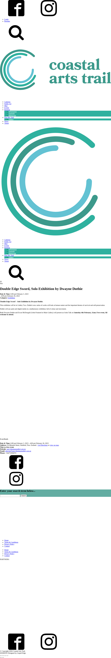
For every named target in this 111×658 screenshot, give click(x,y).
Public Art (7, 104)
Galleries (7, 102)
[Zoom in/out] (1, 655)
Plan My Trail (9, 117)
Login (6, 19)
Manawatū (12, 115)
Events (6, 108)
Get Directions (43, 445)
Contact (7, 546)
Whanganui (13, 112)
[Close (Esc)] (7, 655)
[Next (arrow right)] (3, 657)
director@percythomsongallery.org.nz (18, 451)
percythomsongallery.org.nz (16, 449)
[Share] (5, 655)
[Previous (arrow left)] (1, 657)
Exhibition (11, 298)
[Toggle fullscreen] (3, 655)
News (6, 121)
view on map (54, 445)
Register (7, 21)
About (6, 123)
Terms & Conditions (11, 542)
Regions (7, 110)
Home (6, 540)
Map (5, 106)
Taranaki (12, 113)
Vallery (11, 119)
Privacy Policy (9, 544)
